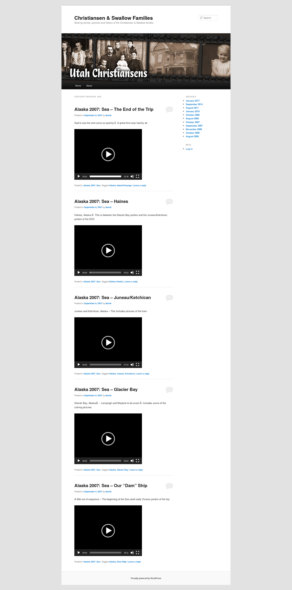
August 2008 (192, 118)
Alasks (112, 561)
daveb (108, 115)
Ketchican (130, 373)
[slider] (105, 176)
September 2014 (194, 104)
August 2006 (192, 136)
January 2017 (193, 100)
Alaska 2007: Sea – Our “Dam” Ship (110, 485)
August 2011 (192, 107)
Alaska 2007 (89, 185)
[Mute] (132, 176)
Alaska (112, 185)
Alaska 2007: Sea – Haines (101, 201)
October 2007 (193, 122)
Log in (189, 148)
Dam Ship (121, 561)
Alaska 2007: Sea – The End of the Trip (113, 109)
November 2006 (194, 129)
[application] (108, 154)
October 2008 (193, 114)
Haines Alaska (116, 281)
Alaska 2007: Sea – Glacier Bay (106, 389)
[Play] (78, 176)
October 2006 (193, 132)
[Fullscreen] (137, 176)
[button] (108, 154)
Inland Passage (124, 185)
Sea (98, 185)
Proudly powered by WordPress (146, 578)
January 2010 (193, 111)
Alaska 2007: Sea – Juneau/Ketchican (112, 297)
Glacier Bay (122, 469)
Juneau (120, 373)
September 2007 (194, 125)
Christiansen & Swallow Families (113, 17)
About (89, 85)
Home (78, 85)
